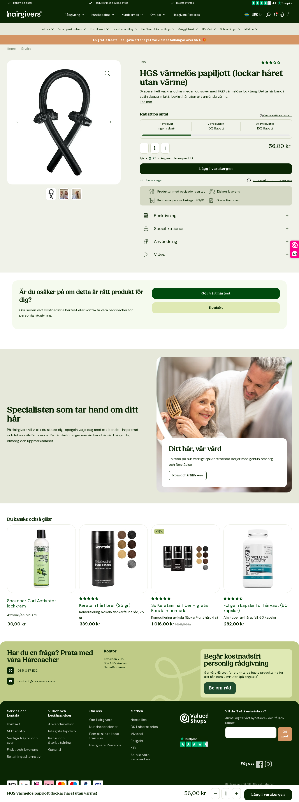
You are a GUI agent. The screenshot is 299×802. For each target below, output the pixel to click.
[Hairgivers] (31, 14)
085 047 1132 (28, 671)
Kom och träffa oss (187, 475)
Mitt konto (16, 731)
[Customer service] (282, 14)
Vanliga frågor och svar (22, 740)
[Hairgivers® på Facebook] (259, 764)
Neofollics (139, 719)
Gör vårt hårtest (215, 293)
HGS (143, 62)
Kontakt (216, 307)
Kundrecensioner (103, 726)
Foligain (137, 740)
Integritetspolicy (62, 731)
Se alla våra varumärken (140, 756)
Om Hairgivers (100, 719)
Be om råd (220, 688)
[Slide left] (110, 121)
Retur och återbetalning (59, 740)
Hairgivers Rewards (105, 745)
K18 (133, 747)
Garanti (54, 749)
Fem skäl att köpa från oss (104, 735)
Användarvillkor (61, 724)
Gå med (284, 734)
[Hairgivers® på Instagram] (268, 764)
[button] (247, 14)
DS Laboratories (144, 726)
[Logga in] (275, 14)
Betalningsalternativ (23, 756)
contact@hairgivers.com (36, 681)
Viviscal (137, 733)
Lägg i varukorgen (216, 168)
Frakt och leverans (22, 749)
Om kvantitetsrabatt (277, 115)
